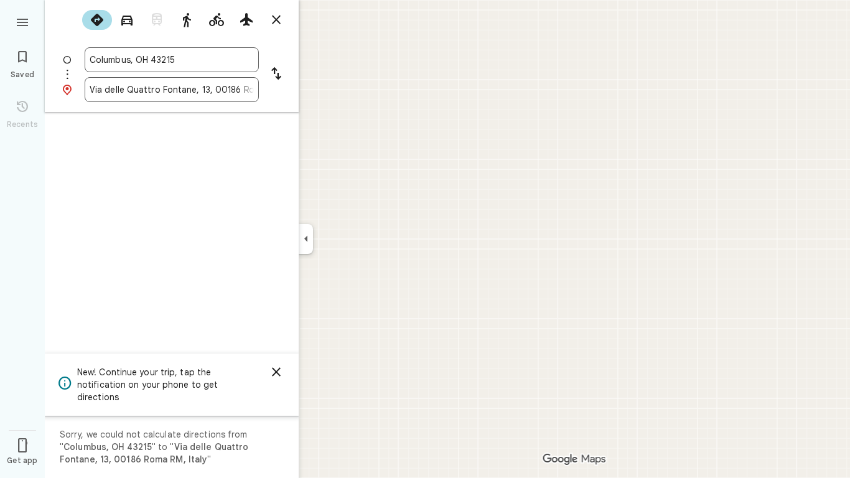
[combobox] (172, 59)
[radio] (97, 19)
